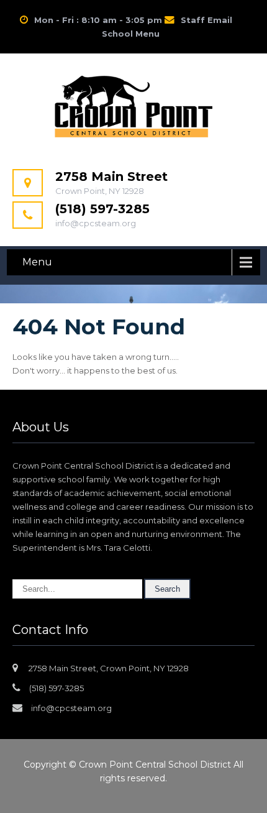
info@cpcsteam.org (71, 708)
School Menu (131, 34)
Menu (37, 262)
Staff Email (206, 20)
